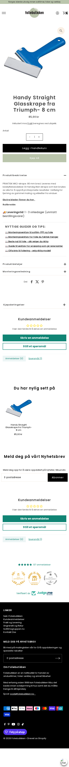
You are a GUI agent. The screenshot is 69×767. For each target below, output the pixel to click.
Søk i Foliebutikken (13, 616)
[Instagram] (18, 724)
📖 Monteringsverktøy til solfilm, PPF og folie (29, 232)
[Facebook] (5, 724)
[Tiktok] (23, 724)
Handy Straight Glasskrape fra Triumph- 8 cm (18, 427)
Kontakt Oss (9, 632)
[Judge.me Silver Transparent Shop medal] (50, 578)
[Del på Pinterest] (42, 281)
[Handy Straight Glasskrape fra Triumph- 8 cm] (18, 408)
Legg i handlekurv (34, 148)
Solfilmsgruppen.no (14, 628)
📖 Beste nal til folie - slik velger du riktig (26, 241)
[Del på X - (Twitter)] (37, 281)
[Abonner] (58, 658)
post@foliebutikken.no (23, 693)
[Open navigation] (4, 13)
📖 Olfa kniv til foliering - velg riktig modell (28, 250)
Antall (6, 130)
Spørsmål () (35, 358)
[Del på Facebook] (31, 281)
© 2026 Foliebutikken (14, 738)
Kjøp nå (34, 158)
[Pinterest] (9, 724)
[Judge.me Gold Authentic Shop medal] (18, 578)
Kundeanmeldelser (13, 619)
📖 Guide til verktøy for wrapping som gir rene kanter (34, 246)
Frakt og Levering (12, 622)
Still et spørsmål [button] (34, 346)
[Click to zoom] (61, 31)
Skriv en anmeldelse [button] (34, 338)
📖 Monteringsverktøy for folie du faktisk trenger (31, 236)
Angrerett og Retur (13, 625)
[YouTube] (13, 724)
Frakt (29, 123)
